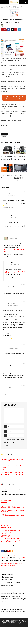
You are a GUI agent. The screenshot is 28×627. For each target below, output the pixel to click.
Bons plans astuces (7, 25)
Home (3, 6)
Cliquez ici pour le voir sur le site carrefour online (14, 98)
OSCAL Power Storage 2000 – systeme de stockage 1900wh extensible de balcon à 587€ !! (20, 177)
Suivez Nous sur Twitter (6, 579)
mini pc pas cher (13, 134)
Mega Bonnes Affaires (6, 527)
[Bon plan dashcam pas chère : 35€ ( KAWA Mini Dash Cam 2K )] (20, 147)
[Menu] (2, 2)
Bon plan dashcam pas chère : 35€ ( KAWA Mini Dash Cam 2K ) (19, 158)
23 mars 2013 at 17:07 (13, 195)
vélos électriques (21, 592)
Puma (7, 557)
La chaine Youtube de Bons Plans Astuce (11, 538)
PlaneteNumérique (5, 535)
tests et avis (8, 599)
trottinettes (3, 593)
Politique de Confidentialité (7, 574)
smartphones (9, 593)
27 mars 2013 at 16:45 (14, 389)
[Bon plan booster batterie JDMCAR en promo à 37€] (7, 164)
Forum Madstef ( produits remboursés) (10, 530)
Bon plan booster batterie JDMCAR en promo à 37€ (7, 175)
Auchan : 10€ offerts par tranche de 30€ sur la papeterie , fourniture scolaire (12, 505)
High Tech (8, 6)
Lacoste (3, 557)
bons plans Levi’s (18, 555)
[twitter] (5, 551)
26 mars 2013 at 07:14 (13, 367)
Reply (23, 191)
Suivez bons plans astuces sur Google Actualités (13, 472)
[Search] (25, 2)
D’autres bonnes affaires (9, 500)
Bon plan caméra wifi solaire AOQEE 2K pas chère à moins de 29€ (7, 158)
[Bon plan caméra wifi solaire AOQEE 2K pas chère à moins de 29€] (7, 147)
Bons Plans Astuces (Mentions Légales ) (10, 573)
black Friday (12, 558)
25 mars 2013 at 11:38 (13, 305)
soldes (23, 557)
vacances (13, 598)
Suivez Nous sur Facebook (7, 577)
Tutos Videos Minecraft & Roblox (9, 536)
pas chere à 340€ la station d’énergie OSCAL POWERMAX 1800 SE (12, 508)
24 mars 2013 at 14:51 (14, 217)
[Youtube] (8, 551)
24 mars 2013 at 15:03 (15, 264)
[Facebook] (2, 551)
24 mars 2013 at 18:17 (13, 288)
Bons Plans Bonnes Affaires (8, 525)
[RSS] (11, 551)
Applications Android (5, 576)
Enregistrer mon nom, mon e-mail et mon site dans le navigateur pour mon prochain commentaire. (14, 441)
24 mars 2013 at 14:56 (14, 238)
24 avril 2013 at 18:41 (13, 348)
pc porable (4, 136)
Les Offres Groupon (6, 469)
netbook (20, 134)
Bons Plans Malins (5, 529)
